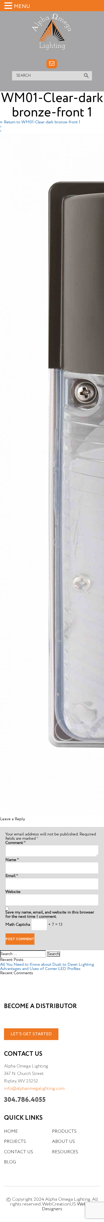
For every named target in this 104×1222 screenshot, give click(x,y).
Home (11, 1131)
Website (13, 892)
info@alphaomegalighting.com (34, 1088)
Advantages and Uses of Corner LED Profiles (40, 969)
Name (12, 860)
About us (63, 1141)
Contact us (18, 1152)
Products (64, 1131)
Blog (10, 1162)
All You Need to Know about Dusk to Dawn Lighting (47, 965)
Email (11, 876)
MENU (22, 6)
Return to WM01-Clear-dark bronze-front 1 (40, 122)
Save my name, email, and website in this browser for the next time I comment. (49, 914)
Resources (65, 1152)
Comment (15, 843)
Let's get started (31, 1034)
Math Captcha (17, 925)
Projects (15, 1141)
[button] (9, 5)
